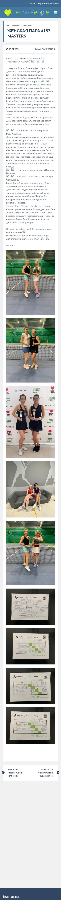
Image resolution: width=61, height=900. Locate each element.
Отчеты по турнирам (21, 25)
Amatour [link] (10, 245)
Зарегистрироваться (48, 3)
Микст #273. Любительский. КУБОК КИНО (45, 772)
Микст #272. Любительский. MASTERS (15, 772)
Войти (32, 3)
